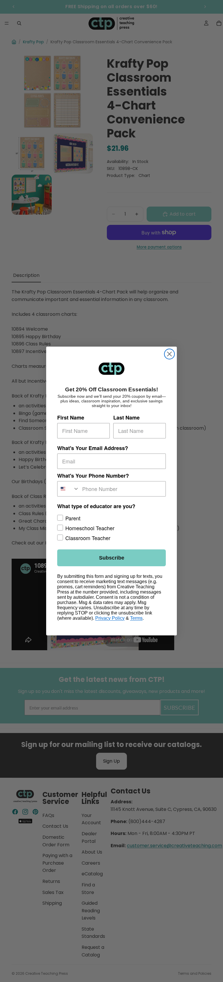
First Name (70, 417)
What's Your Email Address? (92, 448)
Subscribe (111, 558)
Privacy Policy (110, 618)
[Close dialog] (169, 354)
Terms (136, 618)
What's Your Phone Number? (93, 475)
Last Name (126, 417)
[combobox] (68, 488)
